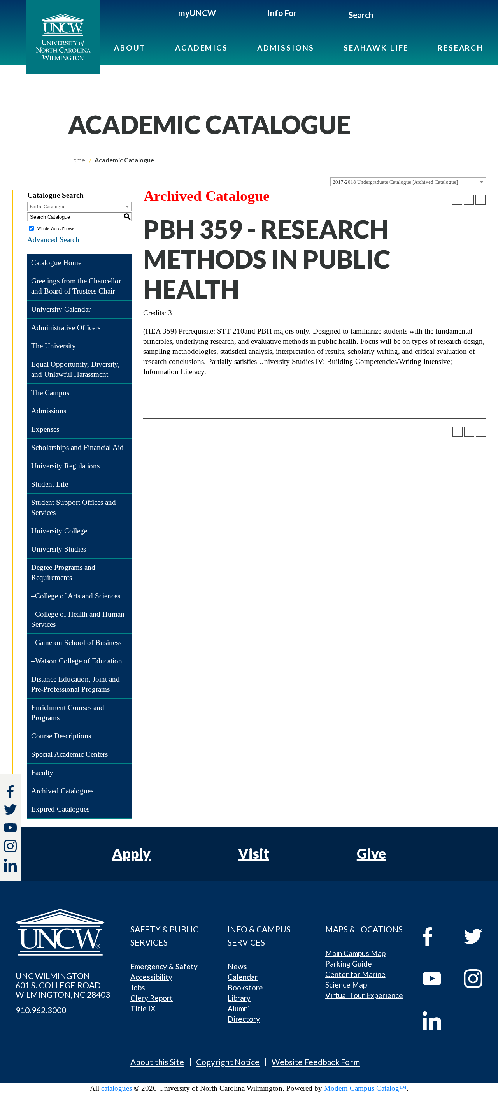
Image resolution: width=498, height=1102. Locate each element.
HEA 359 (160, 331)
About (130, 47)
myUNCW (197, 13)
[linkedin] (437, 1020)
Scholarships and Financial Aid (77, 447)
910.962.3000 (41, 1010)
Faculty (42, 772)
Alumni (239, 1008)
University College (59, 531)
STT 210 (230, 331)
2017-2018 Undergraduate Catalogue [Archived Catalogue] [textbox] (395, 182)
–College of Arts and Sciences (75, 596)
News (237, 966)
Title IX (142, 1008)
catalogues (116, 1088)
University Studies (58, 549)
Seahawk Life (376, 47)
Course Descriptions (61, 736)
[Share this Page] (457, 200)
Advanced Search (53, 240)
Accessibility (151, 976)
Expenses (45, 429)
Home (76, 159)
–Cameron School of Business (76, 642)
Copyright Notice (228, 1062)
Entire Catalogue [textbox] (47, 206)
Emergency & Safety (164, 966)
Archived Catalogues (62, 791)
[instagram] (10, 846)
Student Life (49, 484)
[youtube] (437, 978)
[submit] (383, 16)
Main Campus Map (355, 953)
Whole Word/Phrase (55, 228)
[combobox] (408, 181)
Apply (131, 853)
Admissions (286, 47)
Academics (201, 47)
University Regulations (65, 466)
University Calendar (61, 309)
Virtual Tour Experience (364, 995)
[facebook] (437, 936)
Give (371, 853)
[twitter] (10, 810)
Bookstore (245, 987)
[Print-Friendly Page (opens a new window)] (469, 200)
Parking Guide (348, 963)
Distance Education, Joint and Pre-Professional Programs (75, 684)
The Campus (50, 392)
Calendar (243, 976)
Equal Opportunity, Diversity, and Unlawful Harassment (75, 369)
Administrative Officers (65, 327)
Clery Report (151, 997)
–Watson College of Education (76, 661)
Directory (244, 1018)
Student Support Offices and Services (73, 507)
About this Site (157, 1062)
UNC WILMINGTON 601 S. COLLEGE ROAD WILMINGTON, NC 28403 (63, 985)
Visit (253, 853)
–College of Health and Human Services (77, 619)
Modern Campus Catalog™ (365, 1088)
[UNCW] (69, 37)
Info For (281, 13)
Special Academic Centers (69, 754)
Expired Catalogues (60, 809)
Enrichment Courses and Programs (67, 712)
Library (239, 997)
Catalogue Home (56, 262)
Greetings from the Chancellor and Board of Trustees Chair (76, 286)
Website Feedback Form (316, 1062)
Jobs (137, 987)
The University (53, 346)
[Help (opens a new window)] (480, 200)
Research (461, 47)
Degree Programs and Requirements (63, 572)
